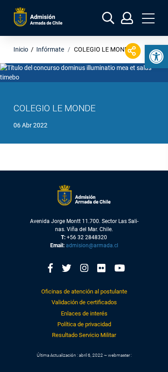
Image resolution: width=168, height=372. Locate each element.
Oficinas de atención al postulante (84, 291)
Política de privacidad (84, 324)
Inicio (20, 49)
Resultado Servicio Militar (84, 335)
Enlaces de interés (84, 313)
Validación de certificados (84, 302)
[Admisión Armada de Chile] (38, 17)
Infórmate (50, 49)
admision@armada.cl (92, 245)
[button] (156, 56)
